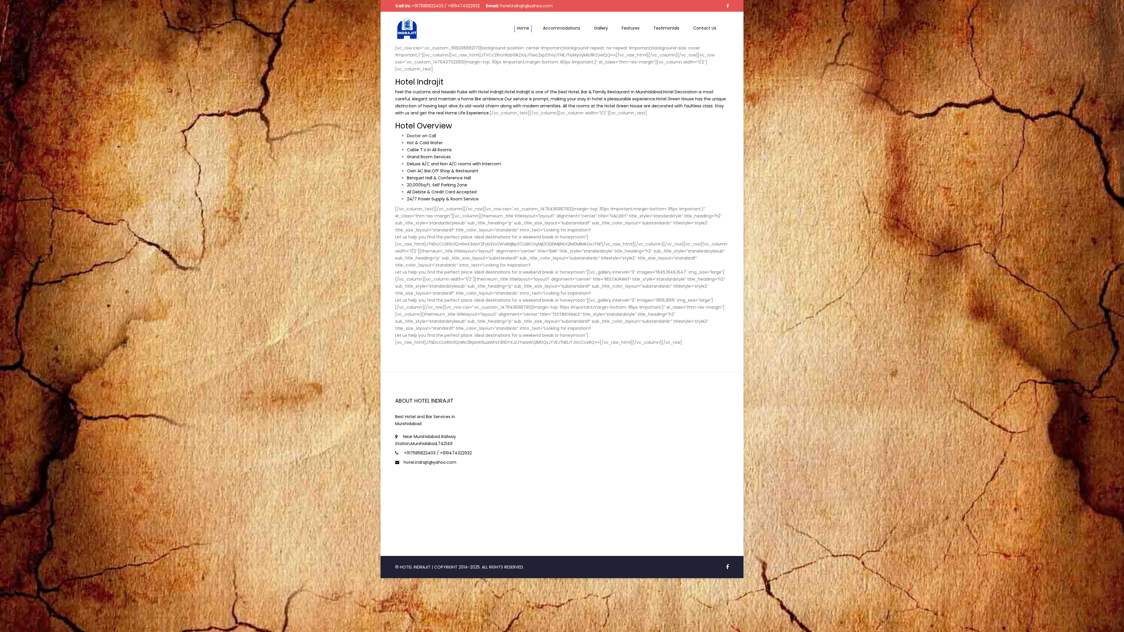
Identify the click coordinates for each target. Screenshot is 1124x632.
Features (631, 28)
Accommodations (561, 28)
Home (523, 28)
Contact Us (704, 28)
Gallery (601, 28)
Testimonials (666, 28)
